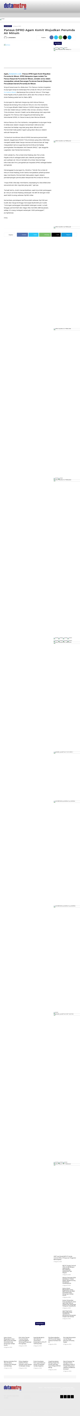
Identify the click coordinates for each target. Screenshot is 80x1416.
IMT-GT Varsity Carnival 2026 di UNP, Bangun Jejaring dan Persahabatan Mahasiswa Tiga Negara (69, 1269)
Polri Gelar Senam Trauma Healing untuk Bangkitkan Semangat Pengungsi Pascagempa (25, 1340)
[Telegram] (69, 37)
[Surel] (65, 37)
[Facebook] (51, 37)
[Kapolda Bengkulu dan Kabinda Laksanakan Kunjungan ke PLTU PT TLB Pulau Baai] (40, 1331)
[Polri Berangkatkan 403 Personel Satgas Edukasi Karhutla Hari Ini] (54, 1331)
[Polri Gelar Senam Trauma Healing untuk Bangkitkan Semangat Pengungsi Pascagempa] (25, 1331)
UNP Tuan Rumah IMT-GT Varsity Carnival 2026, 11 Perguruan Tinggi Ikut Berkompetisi (65, 1258)
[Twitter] (56, 37)
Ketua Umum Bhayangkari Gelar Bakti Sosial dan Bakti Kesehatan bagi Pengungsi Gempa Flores (69, 1292)
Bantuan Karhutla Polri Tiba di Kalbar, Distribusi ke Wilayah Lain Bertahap (10, 1364)
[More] (74, 37)
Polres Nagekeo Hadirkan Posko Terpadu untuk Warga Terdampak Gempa (25, 1364)
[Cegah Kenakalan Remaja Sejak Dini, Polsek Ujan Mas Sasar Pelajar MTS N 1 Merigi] (54, 1355)
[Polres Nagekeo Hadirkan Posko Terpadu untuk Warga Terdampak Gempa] (25, 1355)
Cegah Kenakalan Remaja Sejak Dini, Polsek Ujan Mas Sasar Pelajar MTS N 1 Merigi (54, 1364)
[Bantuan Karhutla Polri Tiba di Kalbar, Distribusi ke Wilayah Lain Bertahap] (10, 1355)
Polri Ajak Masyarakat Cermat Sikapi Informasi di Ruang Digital (69, 1340)
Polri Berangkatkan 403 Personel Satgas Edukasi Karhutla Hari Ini (54, 1340)
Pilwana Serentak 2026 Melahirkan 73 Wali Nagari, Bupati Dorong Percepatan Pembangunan (69, 1280)
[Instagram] (65, 1396)
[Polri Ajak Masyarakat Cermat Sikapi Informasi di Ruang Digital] (69, 1331)
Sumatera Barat (10, 92)
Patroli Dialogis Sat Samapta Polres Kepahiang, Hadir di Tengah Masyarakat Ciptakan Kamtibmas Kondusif (69, 1365)
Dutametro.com (15, 74)
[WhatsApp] (60, 37)
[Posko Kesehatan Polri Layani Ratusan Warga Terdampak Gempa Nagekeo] (40, 1355)
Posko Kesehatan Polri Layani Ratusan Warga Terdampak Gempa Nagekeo (39, 1364)
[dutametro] (5, 37)
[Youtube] (72, 1396)
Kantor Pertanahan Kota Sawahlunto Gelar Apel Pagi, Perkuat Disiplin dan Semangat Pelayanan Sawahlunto (69, 1303)
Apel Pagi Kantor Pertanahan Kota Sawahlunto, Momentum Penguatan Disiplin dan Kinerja (69, 1313)
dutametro (8, 26)
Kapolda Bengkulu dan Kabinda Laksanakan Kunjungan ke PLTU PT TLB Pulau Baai (40, 1340)
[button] (73, 15)
